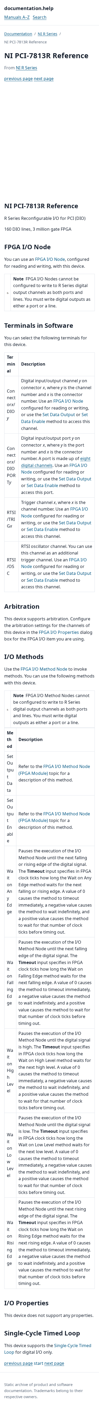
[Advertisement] (49, 142)
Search (39, 17)
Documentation (18, 33)
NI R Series (47, 33)
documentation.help (29, 8)
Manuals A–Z (17, 17)
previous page (18, 78)
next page (44, 78)
